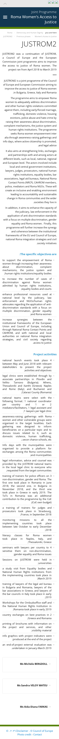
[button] (29, 3)
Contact (37, 734)
